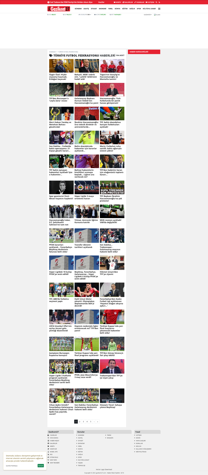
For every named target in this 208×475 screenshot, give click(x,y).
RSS (51, 454)
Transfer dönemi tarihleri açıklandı (83, 246)
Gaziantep (147, 15)
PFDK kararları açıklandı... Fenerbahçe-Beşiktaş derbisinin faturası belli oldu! (60, 248)
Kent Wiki (53, 460)
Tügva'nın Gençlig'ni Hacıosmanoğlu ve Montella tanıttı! (110, 76)
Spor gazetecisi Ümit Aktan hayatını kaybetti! (61, 197)
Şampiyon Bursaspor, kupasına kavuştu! (59, 354)
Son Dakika (54, 438)
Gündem (78, 9)
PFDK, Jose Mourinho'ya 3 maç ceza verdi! (86, 376)
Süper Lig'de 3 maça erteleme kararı (84, 197)
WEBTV (118, 2)
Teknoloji (81, 465)
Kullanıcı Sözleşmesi (143, 449)
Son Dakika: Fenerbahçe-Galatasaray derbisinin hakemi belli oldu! (87, 407)
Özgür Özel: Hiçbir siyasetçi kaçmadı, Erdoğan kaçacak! (58, 76)
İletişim (150, 2)
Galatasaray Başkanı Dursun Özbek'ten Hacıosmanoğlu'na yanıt (86, 100)
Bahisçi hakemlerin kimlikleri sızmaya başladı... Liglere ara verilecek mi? (84, 173)
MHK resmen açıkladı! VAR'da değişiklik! (110, 221)
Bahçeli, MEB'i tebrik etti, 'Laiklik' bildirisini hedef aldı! (86, 76)
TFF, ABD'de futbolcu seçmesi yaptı (59, 300)
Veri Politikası (141, 452)
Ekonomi (102, 9)
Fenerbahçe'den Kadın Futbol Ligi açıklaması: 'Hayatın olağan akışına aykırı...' (111, 302)
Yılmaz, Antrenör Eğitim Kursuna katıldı (86, 221)
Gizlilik (138, 446)
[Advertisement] (104, 32)
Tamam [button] (40, 466)
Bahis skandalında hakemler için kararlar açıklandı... (86, 148)
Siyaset (94, 9)
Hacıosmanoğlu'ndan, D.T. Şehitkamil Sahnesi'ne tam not (59, 222)
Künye (138, 438)
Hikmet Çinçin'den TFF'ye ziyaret (109, 273)
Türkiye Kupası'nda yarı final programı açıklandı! (87, 354)
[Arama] (156, 2)
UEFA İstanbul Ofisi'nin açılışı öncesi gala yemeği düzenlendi (60, 328)
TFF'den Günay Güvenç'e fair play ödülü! (111, 354)
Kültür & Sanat (149, 9)
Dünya (117, 9)
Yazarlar (140, 2)
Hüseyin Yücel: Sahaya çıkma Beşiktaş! (111, 406)
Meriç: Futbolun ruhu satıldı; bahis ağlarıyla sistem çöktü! (111, 148)
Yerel (110, 9)
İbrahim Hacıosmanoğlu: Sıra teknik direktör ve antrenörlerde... (87, 124)
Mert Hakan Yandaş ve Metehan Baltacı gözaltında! (60, 124)
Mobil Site (54, 452)
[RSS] (159, 2)
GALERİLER (128, 2)
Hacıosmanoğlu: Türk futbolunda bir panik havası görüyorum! (110, 100)
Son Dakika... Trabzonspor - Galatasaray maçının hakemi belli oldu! (110, 248)
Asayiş (86, 9)
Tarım (109, 435)
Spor (139, 9)
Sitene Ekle (54, 457)
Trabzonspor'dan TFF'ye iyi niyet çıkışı (111, 376)
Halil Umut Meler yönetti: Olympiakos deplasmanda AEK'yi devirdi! (84, 302)
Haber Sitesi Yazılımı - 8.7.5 (115, 473)
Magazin (110, 438)
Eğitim (125, 9)
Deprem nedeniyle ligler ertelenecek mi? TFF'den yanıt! (86, 328)
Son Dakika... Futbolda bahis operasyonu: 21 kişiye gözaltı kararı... (60, 148)
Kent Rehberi (54, 463)
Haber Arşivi (54, 441)
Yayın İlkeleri (141, 441)
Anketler (53, 449)
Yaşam (80, 463)
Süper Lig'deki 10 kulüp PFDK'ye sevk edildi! (60, 273)
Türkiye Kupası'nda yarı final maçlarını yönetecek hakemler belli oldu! (111, 329)
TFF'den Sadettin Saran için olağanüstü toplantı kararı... (112, 172)
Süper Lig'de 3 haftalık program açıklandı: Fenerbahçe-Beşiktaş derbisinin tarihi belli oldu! (60, 380)
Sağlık (132, 9)
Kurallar (139, 443)
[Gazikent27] (58, 8)
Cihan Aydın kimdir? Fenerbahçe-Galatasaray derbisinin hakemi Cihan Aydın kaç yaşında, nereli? (61, 409)
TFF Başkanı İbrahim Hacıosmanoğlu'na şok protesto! (111, 198)
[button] (158, 8)
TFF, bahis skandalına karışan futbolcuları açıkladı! (110, 124)
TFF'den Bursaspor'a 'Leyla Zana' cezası (59, 99)
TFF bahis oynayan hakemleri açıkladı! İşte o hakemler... (60, 172)
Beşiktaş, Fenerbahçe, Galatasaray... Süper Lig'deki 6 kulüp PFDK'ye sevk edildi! (86, 275)
